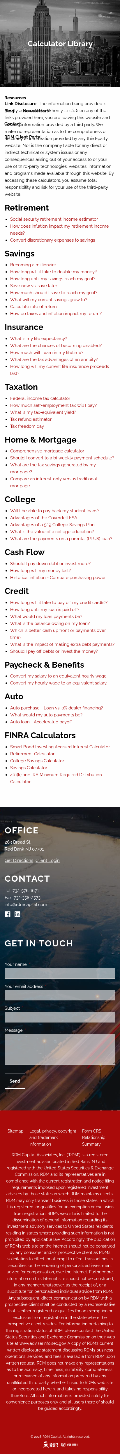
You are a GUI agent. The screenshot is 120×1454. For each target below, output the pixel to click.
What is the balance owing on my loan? (50, 623)
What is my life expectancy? (38, 338)
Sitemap (16, 1131)
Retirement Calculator (32, 753)
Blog (9, 111)
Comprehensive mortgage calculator (47, 451)
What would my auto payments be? (46, 715)
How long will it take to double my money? (53, 271)
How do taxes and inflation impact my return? (56, 313)
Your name (37, 964)
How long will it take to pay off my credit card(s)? (58, 602)
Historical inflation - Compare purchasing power (58, 577)
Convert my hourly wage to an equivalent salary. (58, 683)
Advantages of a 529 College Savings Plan (52, 524)
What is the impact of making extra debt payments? (62, 644)
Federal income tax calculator (40, 398)
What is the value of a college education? (52, 531)
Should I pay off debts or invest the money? (54, 651)
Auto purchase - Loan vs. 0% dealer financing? (56, 708)
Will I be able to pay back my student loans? (54, 510)
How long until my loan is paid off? (44, 609)
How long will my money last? (40, 570)
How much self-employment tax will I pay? (53, 405)
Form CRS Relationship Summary (93, 1137)
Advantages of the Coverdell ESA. (44, 517)
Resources (15, 97)
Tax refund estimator (31, 419)
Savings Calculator (28, 767)
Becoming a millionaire (33, 264)
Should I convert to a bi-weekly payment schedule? (62, 458)
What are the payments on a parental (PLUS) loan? (61, 538)
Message (35, 1030)
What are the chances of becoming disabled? (56, 345)
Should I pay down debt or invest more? (50, 563)
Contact (12, 124)
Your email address (45, 986)
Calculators (69, 111)
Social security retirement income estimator (54, 219)
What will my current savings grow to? (48, 299)
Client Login (48, 860)
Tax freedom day (27, 426)
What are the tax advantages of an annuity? (54, 359)
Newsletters (36, 111)
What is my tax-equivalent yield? (43, 412)
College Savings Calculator (37, 760)
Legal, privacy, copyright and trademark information (52, 1137)
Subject (33, 1008)
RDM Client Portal (23, 137)
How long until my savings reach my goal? (52, 278)
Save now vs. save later (33, 285)
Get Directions (19, 860)
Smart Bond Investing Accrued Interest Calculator (60, 747)
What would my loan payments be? (46, 616)
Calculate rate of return (33, 306)
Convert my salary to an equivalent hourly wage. (58, 676)
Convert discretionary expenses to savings (52, 240)
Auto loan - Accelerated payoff (41, 722)
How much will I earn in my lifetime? (46, 352)
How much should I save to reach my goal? (53, 292)
